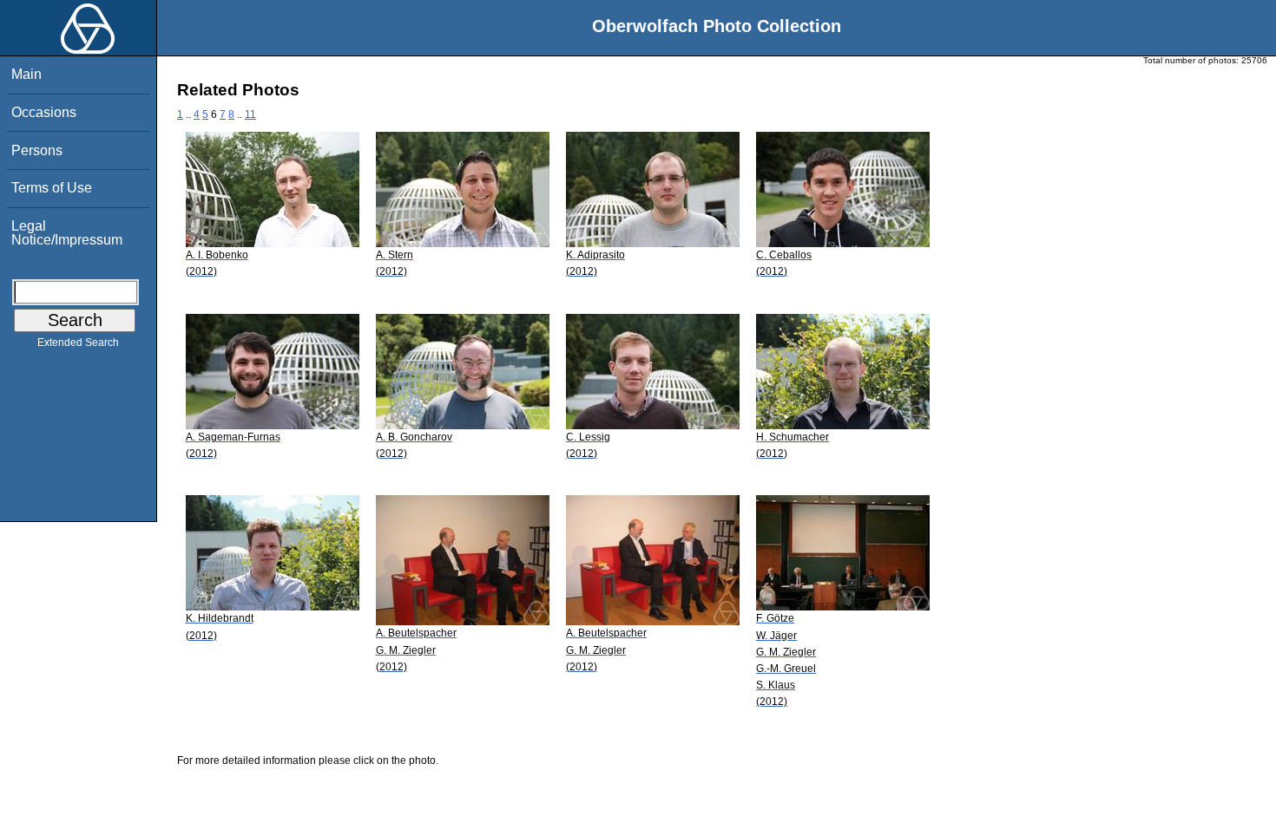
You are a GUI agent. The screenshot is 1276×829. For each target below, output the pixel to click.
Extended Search (78, 342)
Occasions (43, 112)
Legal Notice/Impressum (66, 233)
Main (26, 74)
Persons (36, 150)
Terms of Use (51, 187)
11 (250, 114)
